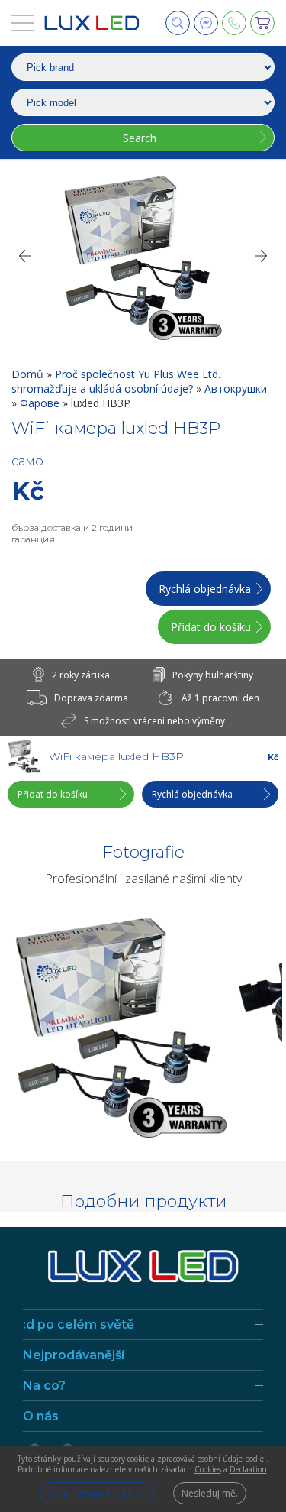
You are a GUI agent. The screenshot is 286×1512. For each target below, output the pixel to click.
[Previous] (24, 256)
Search (139, 138)
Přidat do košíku (211, 627)
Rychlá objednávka (205, 588)
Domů (29, 374)
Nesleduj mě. (210, 1493)
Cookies (207, 1469)
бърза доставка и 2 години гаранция (72, 533)
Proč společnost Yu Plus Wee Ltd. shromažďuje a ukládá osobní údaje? (115, 381)
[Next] (261, 256)
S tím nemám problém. (97, 1493)
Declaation (248, 1469)
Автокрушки (235, 388)
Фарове (41, 403)
